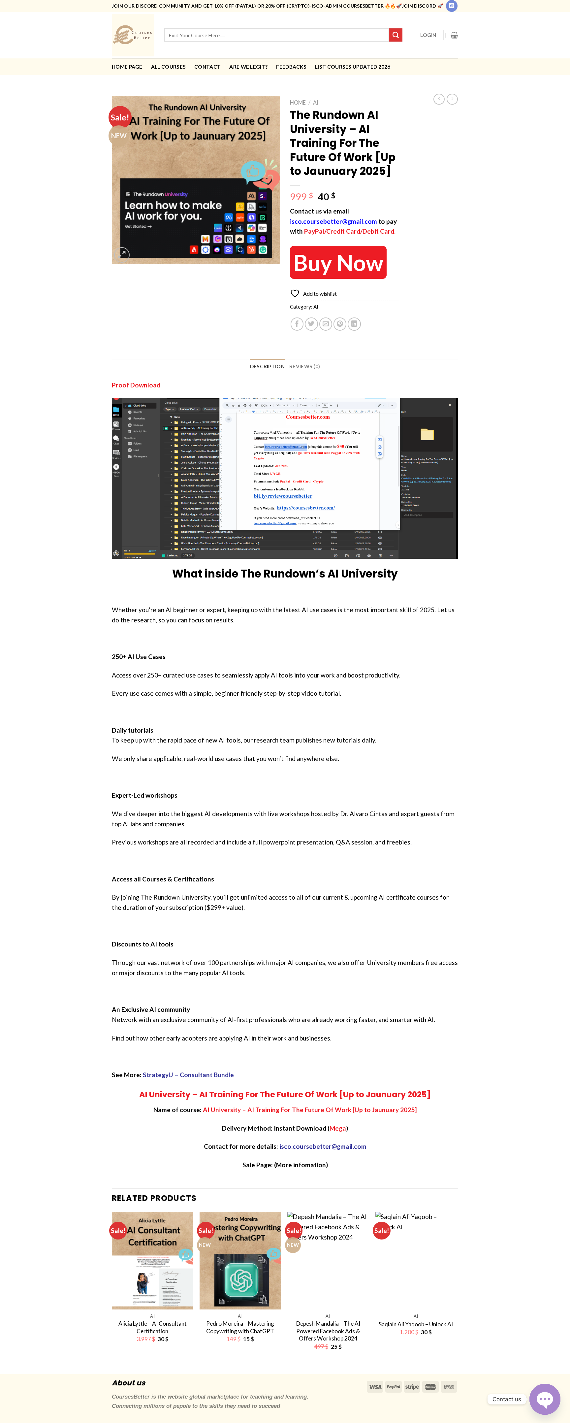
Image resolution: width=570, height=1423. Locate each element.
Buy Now (338, 262)
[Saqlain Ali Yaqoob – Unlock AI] (416, 1260)
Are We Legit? (248, 67)
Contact (207, 67)
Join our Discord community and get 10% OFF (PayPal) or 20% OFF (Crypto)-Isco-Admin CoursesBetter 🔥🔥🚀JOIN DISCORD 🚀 (277, 6)
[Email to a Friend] (325, 324)
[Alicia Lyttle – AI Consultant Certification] (152, 1260)
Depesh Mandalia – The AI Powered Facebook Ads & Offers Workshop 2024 (328, 1331)
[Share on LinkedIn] (354, 324)
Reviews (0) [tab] (304, 366)
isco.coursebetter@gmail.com (333, 221)
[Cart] (454, 35)
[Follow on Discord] (452, 6)
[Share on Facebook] (297, 324)
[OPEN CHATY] (544, 1399)
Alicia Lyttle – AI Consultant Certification (152, 1327)
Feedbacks (291, 67)
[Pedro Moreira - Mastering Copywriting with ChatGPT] (240, 1260)
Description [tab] (267, 366)
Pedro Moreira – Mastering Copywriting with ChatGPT (240, 1327)
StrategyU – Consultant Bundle (188, 1074)
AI (315, 102)
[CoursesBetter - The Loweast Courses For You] (133, 35)
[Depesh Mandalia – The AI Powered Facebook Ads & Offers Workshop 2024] (328, 1260)
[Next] (456, 1287)
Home (298, 102)
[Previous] (112, 1287)
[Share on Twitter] (311, 324)
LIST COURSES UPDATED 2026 (353, 67)
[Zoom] (122, 255)
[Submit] (395, 35)
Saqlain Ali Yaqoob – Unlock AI (416, 1324)
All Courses (168, 67)
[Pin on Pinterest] (340, 324)
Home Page (127, 67)
